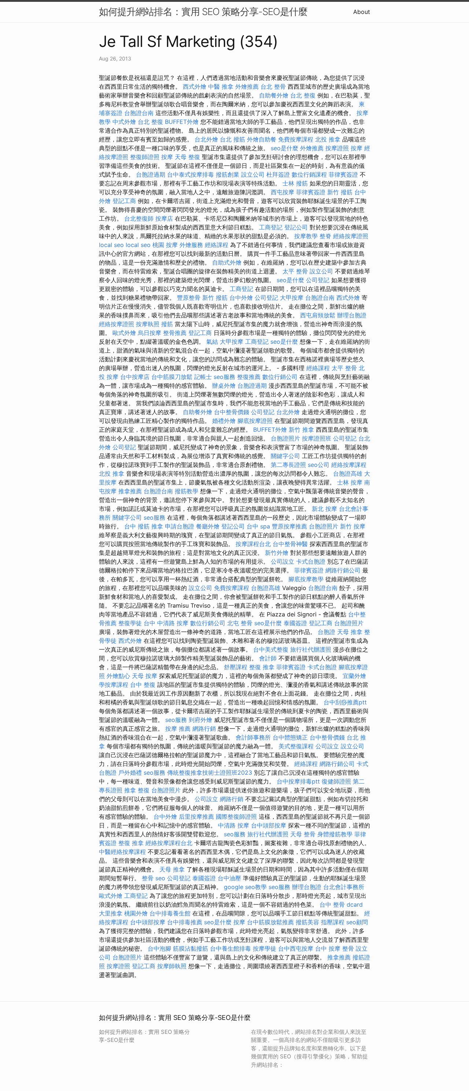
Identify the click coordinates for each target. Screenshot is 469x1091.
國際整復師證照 (236, 816)
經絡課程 (216, 244)
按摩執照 (147, 324)
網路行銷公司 (343, 570)
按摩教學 (306, 236)
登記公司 (296, 227)
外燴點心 (118, 675)
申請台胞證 (179, 526)
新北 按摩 (324, 508)
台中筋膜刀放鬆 (171, 376)
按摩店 (164, 218)
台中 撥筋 (136, 526)
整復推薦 (249, 376)
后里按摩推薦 (196, 816)
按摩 (356, 148)
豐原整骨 (188, 297)
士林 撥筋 (295, 183)
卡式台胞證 (310, 561)
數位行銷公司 (280, 376)
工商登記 (270, 227)
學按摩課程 (113, 684)
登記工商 (124, 200)
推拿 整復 (136, 790)
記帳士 (203, 376)
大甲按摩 (291, 297)
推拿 (157, 526)
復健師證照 (336, 781)
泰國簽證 (295, 623)
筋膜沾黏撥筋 (190, 948)
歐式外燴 (124, 332)
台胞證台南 (139, 113)
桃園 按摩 (165, 244)
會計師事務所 (253, 737)
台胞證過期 (150, 174)
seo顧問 (357, 922)
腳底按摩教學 (306, 579)
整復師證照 (144, 157)
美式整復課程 (296, 746)
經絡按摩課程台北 (168, 843)
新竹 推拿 (301, 429)
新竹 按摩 (352, 526)
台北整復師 (139, 218)
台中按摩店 (134, 376)
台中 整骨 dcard (341, 904)
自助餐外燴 (273, 95)
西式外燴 (194, 86)
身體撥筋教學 (334, 834)
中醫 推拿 (220, 86)
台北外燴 (206, 139)
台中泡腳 (159, 948)
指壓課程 (332, 922)
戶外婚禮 (130, 772)
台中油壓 (229, 878)
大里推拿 (110, 913)
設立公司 (253, 174)
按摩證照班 (316, 438)
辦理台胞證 (351, 315)
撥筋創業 (227, 174)
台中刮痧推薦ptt (345, 702)
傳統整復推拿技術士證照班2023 (209, 772)
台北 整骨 (273, 86)
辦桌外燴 (224, 385)
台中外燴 (241, 297)
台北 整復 (302, 95)
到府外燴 (200, 719)
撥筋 (167, 324)
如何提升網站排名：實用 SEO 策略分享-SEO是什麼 (203, 11)
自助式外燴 (226, 262)
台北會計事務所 (343, 887)
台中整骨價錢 (231, 412)
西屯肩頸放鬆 (317, 315)
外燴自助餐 (261, 139)
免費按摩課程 (295, 139)
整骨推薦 (175, 332)
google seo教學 (245, 887)
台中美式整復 (270, 649)
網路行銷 (204, 728)
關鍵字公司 (285, 456)
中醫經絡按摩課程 (122, 851)
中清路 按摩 (233, 825)
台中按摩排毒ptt (298, 781)
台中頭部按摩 (268, 825)
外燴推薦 (247, 86)
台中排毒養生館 (170, 913)
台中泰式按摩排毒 (190, 174)
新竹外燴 (276, 552)
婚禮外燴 (224, 420)
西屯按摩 (282, 192)
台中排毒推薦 (184, 922)
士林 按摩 (349, 482)
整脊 (325, 236)
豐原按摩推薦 (289, 526)
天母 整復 (187, 157)
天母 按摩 (144, 675)
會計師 (268, 658)
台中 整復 (142, 684)
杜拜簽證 (278, 174)
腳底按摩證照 (255, 420)
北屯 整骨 (239, 623)
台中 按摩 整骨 (334, 948)
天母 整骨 (302, 834)
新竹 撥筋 (339, 192)
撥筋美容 (307, 922)
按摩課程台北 (253, 544)
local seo (111, 244)
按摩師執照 (172, 966)
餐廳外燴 (207, 526)
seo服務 (224, 376)
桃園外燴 (136, 913)
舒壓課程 (235, 667)
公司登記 (317, 280)
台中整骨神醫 (290, 544)
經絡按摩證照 (350, 236)
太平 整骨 (295, 271)
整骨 (148, 878)
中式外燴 (124, 121)
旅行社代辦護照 (310, 649)
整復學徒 (130, 623)
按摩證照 (337, 148)
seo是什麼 (284, 148)
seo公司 (318, 464)
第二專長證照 (288, 464)
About (361, 11)
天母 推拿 (349, 631)
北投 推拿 (327, 139)
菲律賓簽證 (343, 174)
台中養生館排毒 (230, 948)
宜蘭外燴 (354, 675)
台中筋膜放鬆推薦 (270, 922)
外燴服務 (191, 244)
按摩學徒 (264, 948)
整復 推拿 (261, 667)
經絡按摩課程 (348, 464)
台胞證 (326, 631)
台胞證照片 (285, 438)
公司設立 (282, 561)
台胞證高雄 (347, 473)
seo (160, 878)
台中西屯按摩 (295, 948)
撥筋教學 (186, 491)
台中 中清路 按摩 (166, 623)
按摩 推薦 (178, 728)
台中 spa (258, 526)
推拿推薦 (130, 491)
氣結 (212, 341)
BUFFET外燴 (182, 121)
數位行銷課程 (309, 174)
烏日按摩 (149, 332)
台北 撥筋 (232, 139)
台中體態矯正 (290, 737)
